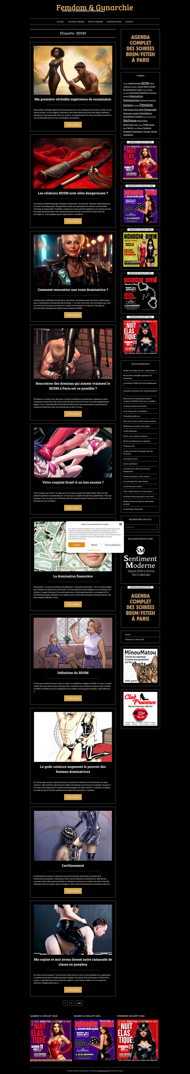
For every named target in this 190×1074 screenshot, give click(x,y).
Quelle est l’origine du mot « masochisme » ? (140, 370)
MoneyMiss (142, 121)
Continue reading (73, 125)
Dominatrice (136, 96)
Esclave (128, 105)
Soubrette (147, 128)
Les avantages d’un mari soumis (135, 481)
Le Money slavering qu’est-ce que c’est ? (138, 496)
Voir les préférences (113, 545)
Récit (125, 128)
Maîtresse (130, 120)
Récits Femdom (95, 22)
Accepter (76, 545)
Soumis (127, 131)
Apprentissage (134, 83)
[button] (121, 524)
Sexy (135, 128)
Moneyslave (128, 124)
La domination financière (73, 576)
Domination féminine (138, 92)
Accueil (60, 22)
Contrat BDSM (142, 87)
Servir (130, 128)
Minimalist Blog (103, 1071)
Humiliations (129, 116)
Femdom (146, 105)
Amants (125, 83)
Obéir (136, 125)
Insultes (138, 116)
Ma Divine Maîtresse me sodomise (136, 441)
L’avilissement (73, 865)
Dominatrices (131, 100)
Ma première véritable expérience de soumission (73, 99)
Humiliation (146, 113)
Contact (129, 22)
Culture (149, 90)
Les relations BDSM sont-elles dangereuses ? (73, 193)
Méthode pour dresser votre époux (136, 426)
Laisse (144, 117)
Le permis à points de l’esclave (135, 406)
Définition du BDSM (73, 673)
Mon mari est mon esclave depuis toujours (139, 421)
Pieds (146, 124)
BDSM (145, 83)
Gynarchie (150, 109)
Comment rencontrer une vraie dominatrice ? (73, 289)
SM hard (140, 128)
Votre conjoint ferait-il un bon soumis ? (73, 482)
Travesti (146, 131)
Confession (127, 87)
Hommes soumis (131, 113)
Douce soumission (130, 464)
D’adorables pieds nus (131, 416)
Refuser (94, 545)
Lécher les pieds (151, 117)
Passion (141, 125)
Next (79, 1003)
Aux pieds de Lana (130, 459)
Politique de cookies (94, 550)
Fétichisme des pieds (133, 109)
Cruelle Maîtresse (130, 431)
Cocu (152, 83)
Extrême (136, 105)
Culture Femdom (76, 22)
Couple (139, 90)
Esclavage (151, 100)
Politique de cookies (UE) (134, 639)
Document (126, 93)
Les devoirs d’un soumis (132, 486)
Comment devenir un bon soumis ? (136, 476)
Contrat (134, 87)
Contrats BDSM (114, 22)
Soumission (137, 131)
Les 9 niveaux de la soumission (135, 411)
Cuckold (144, 90)
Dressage (143, 100)
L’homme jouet (129, 446)
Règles (152, 125)
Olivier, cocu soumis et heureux (135, 436)
